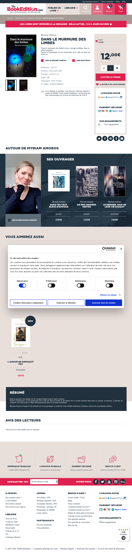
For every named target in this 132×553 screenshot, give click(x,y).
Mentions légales (67, 549)
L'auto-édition (11, 501)
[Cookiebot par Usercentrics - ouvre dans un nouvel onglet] (104, 249)
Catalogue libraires (13, 537)
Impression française (19, 466)
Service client (113, 466)
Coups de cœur (11, 522)
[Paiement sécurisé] (110, 112)
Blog (118, 2)
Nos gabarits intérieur (76, 519)
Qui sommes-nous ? (90, 2)
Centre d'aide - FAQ (76, 497)
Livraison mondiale (50, 466)
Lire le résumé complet (55, 60)
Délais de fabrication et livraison (81, 513)
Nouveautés (10, 528)
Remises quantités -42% (46, 501)
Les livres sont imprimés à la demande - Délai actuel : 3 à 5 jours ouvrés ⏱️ (66, 24)
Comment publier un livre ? (79, 507)
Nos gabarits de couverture (79, 522)
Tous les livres (11, 519)
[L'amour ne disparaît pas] (20, 332)
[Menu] (127, 528)
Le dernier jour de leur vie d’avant (114, 206)
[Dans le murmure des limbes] (21, 76)
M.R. (20, 357)
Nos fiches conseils (13, 504)
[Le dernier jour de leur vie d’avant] (115, 181)
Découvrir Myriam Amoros (24, 220)
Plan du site (72, 525)
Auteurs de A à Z (12, 531)
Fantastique (20, 370)
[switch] (51, 285)
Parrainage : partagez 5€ (46, 507)
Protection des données (86, 549)
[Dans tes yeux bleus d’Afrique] (59, 180)
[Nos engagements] (110, 124)
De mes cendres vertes (86, 206)
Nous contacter (107, 2)
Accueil (10, 18)
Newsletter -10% (43, 497)
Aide (124, 2)
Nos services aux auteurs (15, 507)
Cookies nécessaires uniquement (28, 303)
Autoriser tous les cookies (104, 303)
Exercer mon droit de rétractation (111, 549)
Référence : (45, 67)
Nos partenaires (43, 528)
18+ (7, 534)
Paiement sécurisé (81, 466)
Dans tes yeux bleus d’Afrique (58, 206)
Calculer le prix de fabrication (80, 516)
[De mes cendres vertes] (87, 181)
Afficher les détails (108, 295)
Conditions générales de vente (45, 549)
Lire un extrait (83, 60)
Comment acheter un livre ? (79, 510)
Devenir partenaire (44, 525)
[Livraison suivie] (110, 97)
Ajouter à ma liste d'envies (112, 84)
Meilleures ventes (12, 525)
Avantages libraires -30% (47, 504)
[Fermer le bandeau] (121, 249)
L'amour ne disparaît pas (21, 363)
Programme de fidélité (46, 510)
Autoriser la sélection (66, 303)
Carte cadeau (42, 513)
